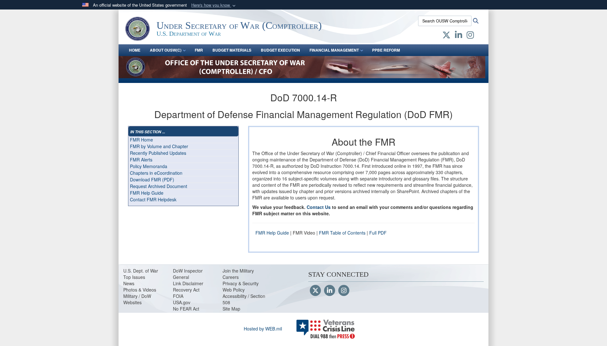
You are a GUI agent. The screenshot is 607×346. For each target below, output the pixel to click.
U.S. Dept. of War (140, 270)
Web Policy (234, 289)
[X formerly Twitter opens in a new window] (446, 36)
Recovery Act (186, 289)
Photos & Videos (139, 289)
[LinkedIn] (329, 291)
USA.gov (181, 302)
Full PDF (378, 233)
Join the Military (238, 270)
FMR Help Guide (146, 193)
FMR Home (141, 139)
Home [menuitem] (134, 50)
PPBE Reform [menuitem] (386, 50)
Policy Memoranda (148, 166)
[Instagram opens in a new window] (470, 36)
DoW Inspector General (188, 273)
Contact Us (319, 207)
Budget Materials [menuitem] (231, 50)
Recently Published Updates (158, 153)
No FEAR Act (186, 308)
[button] (214, 5)
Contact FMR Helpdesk (153, 199)
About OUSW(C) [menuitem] (165, 50)
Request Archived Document (158, 186)
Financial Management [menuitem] (334, 50)
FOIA (178, 296)
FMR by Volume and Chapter (159, 146)
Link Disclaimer (188, 283)
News (128, 283)
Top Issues (134, 277)
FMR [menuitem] (199, 50)
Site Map (231, 308)
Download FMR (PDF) (152, 179)
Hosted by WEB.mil (263, 328)
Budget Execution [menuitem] (280, 50)
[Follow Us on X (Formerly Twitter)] (315, 291)
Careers (231, 277)
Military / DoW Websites (137, 299)
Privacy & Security (241, 283)
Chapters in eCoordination (156, 173)
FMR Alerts (141, 159)
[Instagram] (343, 291)
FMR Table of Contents (342, 233)
